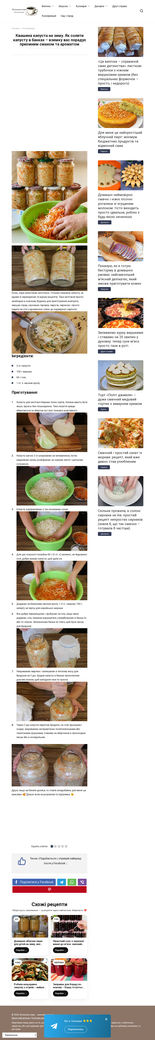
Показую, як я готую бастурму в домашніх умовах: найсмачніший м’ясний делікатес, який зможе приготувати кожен (119, 274)
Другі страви (119, 6)
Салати (104, 467)
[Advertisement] (49, 80)
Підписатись (76, 1029)
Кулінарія (81, 6)
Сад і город (67, 15)
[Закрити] (106, 1019)
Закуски (63, 6)
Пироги (104, 151)
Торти (103, 409)
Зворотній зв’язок (21, 1018)
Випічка (46, 6)
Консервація (49, 15)
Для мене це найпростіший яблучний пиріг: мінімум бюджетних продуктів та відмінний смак (120, 139)
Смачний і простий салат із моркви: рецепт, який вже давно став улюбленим (120, 457)
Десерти (99, 6)
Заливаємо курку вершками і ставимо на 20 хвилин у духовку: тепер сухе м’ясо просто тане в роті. (120, 339)
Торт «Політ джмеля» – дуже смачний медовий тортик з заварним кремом (120, 399)
